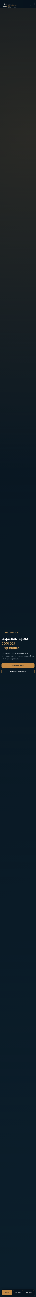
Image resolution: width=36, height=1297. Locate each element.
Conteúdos (29, 1292)
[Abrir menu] (32, 4)
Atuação (17, 1292)
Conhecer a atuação (18, 671)
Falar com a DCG (18, 665)
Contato (7, 1292)
